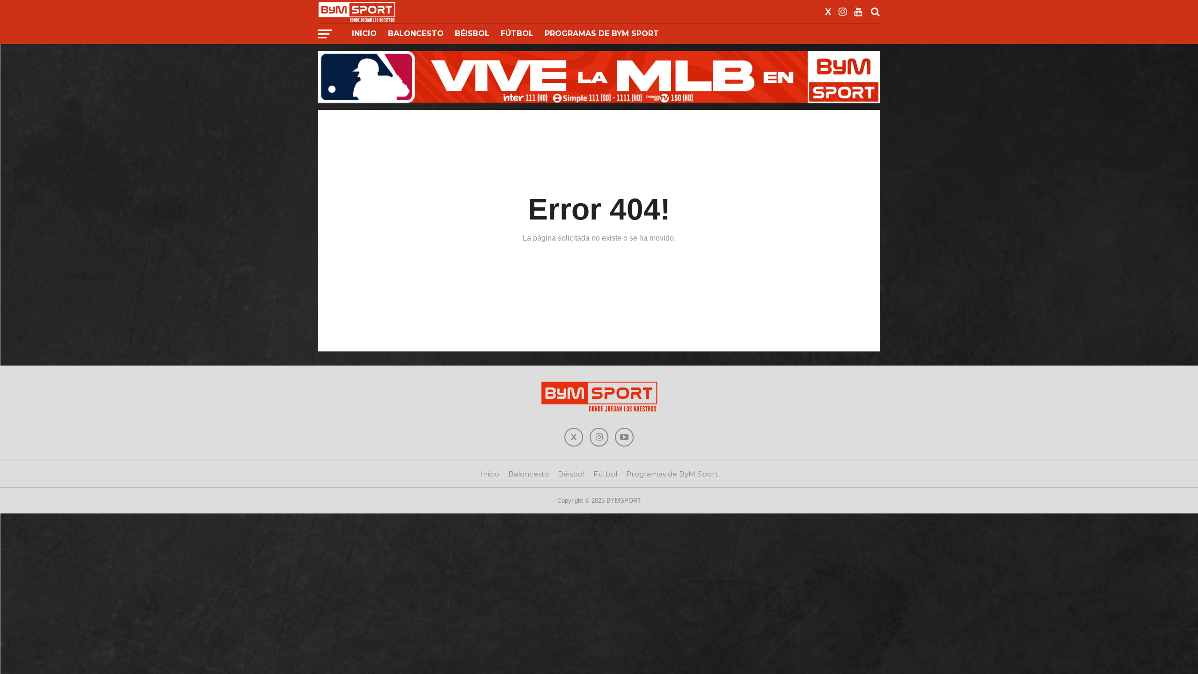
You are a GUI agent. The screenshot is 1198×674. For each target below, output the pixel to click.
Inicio (364, 33)
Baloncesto (416, 33)
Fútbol (517, 33)
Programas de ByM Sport (602, 33)
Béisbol (472, 33)
